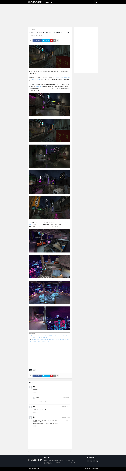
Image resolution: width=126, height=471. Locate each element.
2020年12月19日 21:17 (66, 417)
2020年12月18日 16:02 (66, 386)
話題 (34, 29)
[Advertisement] (63, 16)
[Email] (54, 40)
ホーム (30, 29)
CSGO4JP (87, 468)
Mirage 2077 (39, 86)
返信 (34, 392)
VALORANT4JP (94, 468)
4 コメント (39, 35)
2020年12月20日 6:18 (66, 397)
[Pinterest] (51, 40)
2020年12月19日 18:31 (66, 406)
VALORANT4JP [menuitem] (48, 2)
